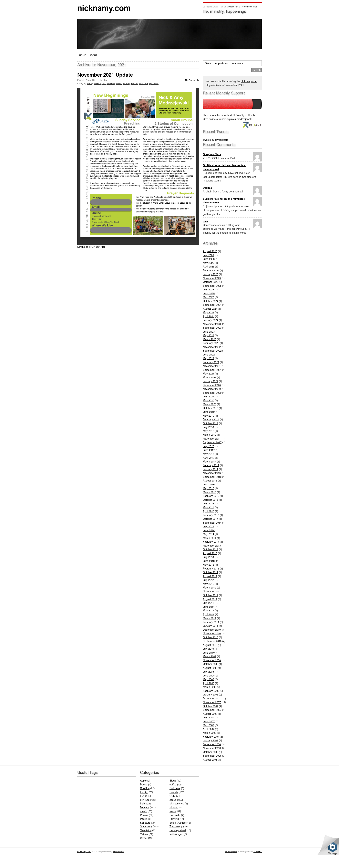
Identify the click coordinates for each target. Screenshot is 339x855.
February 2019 (211, 419)
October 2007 (210, 706)
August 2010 (210, 645)
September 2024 (212, 304)
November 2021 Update (105, 74)
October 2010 (210, 637)
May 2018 (208, 431)
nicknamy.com (104, 7)
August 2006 (210, 759)
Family (90, 83)
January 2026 (210, 274)
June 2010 (209, 652)
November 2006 (212, 748)
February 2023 (211, 343)
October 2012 (210, 572)
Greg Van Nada (212, 154)
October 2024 (210, 301)
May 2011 (208, 610)
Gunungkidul (231, 851)
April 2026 (208, 266)
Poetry (144, 819)
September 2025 (212, 285)
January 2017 (210, 469)
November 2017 (212, 438)
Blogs (173, 780)
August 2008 (210, 668)
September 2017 (212, 442)
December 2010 (212, 629)
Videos (144, 834)
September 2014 (212, 522)
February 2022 (211, 362)
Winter (143, 838)
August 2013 (210, 553)
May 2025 (208, 297)
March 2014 (209, 538)
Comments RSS (249, 6)
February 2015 (211, 515)
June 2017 (209, 450)
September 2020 (212, 392)
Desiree (207, 187)
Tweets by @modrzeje (215, 139)
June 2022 (209, 354)
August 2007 (210, 713)
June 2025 (209, 293)
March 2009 (209, 656)
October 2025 (210, 282)
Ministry (126, 83)
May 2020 (208, 400)
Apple (143, 780)
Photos (134, 83)
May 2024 (208, 312)
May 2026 (208, 263)
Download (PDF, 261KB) (91, 246)
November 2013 (212, 545)
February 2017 (211, 465)
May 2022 (208, 358)
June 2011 (209, 606)
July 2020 (208, 396)
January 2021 (210, 381)
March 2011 (209, 618)
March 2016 (209, 492)
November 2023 (212, 324)
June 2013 (209, 561)
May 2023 (208, 335)
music (143, 811)
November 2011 (212, 591)
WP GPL (257, 851)
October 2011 (210, 595)
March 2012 (209, 587)
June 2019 (209, 411)
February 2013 (211, 568)
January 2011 (210, 625)
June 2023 (209, 331)
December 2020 (212, 385)
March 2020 (209, 404)
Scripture (143, 83)
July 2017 (208, 446)
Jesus (119, 83)
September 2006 (212, 755)
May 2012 (208, 584)
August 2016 (210, 480)
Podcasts (175, 815)
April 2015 (208, 511)
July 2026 (208, 255)
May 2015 (208, 507)
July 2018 (208, 427)
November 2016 (212, 473)
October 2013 (210, 549)
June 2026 (209, 259)
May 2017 (208, 454)
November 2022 (212, 347)
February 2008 (211, 691)
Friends (97, 83)
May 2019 (208, 415)
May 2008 (208, 679)
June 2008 (209, 675)
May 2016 (208, 488)
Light (143, 803)
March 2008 (209, 687)
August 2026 (210, 251)
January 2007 (210, 740)
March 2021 (209, 377)
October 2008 (210, 664)
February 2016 (211, 496)
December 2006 (212, 744)
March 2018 (209, 434)
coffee (173, 784)
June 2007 (209, 721)
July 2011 (208, 603)
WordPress (118, 851)
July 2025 (208, 289)
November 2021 (212, 366)
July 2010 (208, 648)
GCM (172, 796)
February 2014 (211, 541)
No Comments (192, 80)
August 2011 (210, 599)
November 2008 (212, 660)
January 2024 (210, 320)
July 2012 (208, 580)
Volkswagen (176, 834)
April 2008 (208, 683)
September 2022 (212, 350)
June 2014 (209, 530)
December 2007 (212, 698)
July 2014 (208, 526)
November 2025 (212, 278)
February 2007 (211, 736)
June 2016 (209, 484)
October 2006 (210, 752)
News (173, 811)
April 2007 (208, 729)
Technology (176, 826)
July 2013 (208, 557)
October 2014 (210, 518)
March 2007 (209, 732)
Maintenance (177, 803)
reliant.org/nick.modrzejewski (235, 119)
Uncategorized (178, 830)
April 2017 (208, 457)
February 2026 (211, 270)
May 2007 (208, 725)
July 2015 (208, 503)
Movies (174, 807)
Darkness (175, 788)
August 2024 (210, 308)
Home (82, 55)
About (93, 55)
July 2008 (208, 671)
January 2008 (210, 694)
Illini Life (111, 83)
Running (174, 819)
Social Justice (178, 822)
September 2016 (212, 477)
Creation (144, 788)
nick (205, 221)
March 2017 (209, 461)
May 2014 (208, 534)
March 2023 (209, 339)
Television (145, 830)
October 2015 (210, 499)
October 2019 (210, 408)
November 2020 (212, 389)
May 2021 (208, 373)
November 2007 (212, 702)
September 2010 (212, 641)
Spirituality (154, 83)
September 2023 (212, 327)
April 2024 (208, 316)
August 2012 (210, 576)
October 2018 (210, 423)
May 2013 (208, 564)
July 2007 (208, 717)
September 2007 (212, 710)
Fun (104, 83)
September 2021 (212, 370)
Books (143, 784)
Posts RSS (233, 6)
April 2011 (208, 614)
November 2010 (212, 633)
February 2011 (211, 622)
